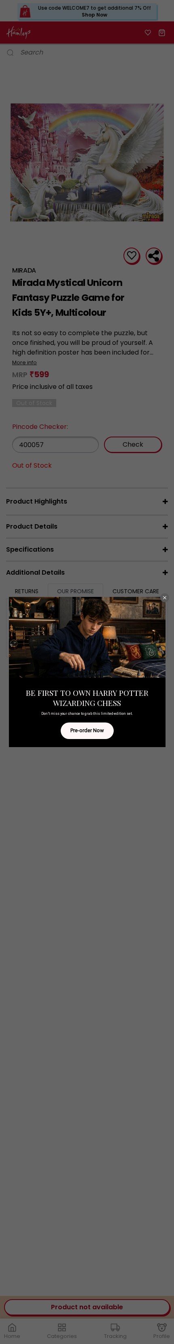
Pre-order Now (87, 730)
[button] (164, 597)
